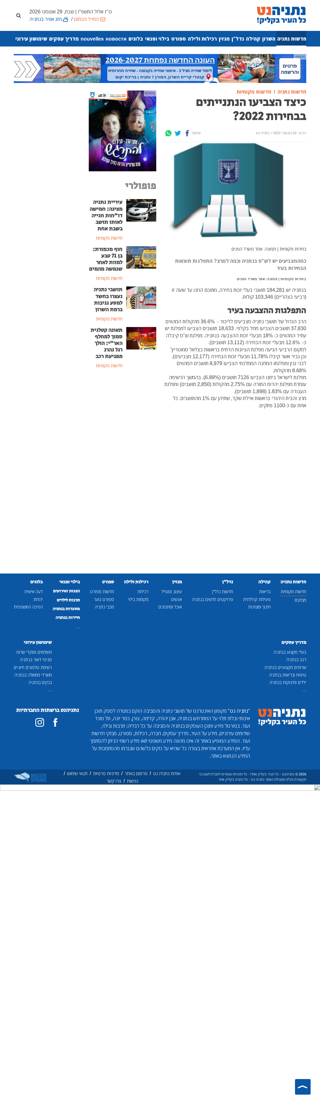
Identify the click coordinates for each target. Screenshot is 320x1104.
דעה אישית (33, 591)
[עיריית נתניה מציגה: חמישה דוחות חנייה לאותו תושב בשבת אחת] (141, 210)
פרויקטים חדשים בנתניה (212, 599)
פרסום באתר (136, 773)
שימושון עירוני (31, 38)
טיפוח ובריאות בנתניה (287, 675)
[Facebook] (187, 133)
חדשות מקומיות (293, 591)
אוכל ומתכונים (170, 607)
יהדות (38, 599)
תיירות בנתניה (68, 617)
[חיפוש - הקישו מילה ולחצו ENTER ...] (18, 15)
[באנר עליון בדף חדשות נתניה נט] (160, 68)
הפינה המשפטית (28, 607)
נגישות (132, 781)
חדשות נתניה (291, 38)
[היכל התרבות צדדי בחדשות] (122, 130)
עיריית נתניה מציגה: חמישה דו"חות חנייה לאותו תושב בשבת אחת (106, 215)
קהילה (253, 38)
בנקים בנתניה (40, 682)
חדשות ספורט (102, 591)
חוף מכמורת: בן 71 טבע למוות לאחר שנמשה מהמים (105, 259)
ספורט (178, 38)
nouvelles (92, 38)
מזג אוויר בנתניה (45, 19)
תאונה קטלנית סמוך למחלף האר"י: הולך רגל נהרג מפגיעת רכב (106, 343)
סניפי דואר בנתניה (36, 659)
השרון (268, 38)
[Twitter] (177, 133)
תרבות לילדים (68, 600)
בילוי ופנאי (157, 38)
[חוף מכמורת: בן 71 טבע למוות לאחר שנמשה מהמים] (141, 256)
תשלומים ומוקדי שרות (34, 652)
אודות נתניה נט (166, 773)
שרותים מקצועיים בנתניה (285, 667)
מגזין (224, 38)
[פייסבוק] (55, 722)
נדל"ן (238, 38)
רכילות (143, 591)
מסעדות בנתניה (66, 609)
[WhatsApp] (168, 133)
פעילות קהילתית (257, 599)
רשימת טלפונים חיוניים (33, 667)
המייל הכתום (86, 19)
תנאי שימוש (77, 773)
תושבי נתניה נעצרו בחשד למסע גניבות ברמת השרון (108, 299)
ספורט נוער (104, 599)
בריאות (265, 591)
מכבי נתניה (104, 607)
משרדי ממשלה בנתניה (33, 675)
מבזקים (300, 600)
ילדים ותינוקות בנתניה (287, 682)
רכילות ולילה (202, 38)
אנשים (176, 599)
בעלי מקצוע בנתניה (289, 652)
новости (116, 38)
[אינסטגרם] (39, 722)
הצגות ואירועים (66, 591)
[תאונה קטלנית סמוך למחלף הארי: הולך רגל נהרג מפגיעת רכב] (141, 337)
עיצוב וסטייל (172, 591)
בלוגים (135, 38)
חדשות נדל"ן (222, 591)
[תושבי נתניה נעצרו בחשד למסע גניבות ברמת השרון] (141, 297)
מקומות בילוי (138, 599)
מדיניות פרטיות (106, 773)
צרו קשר (114, 781)
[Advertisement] (122, 475)
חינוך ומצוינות (259, 607)
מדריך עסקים (64, 38)
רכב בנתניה (296, 659)
